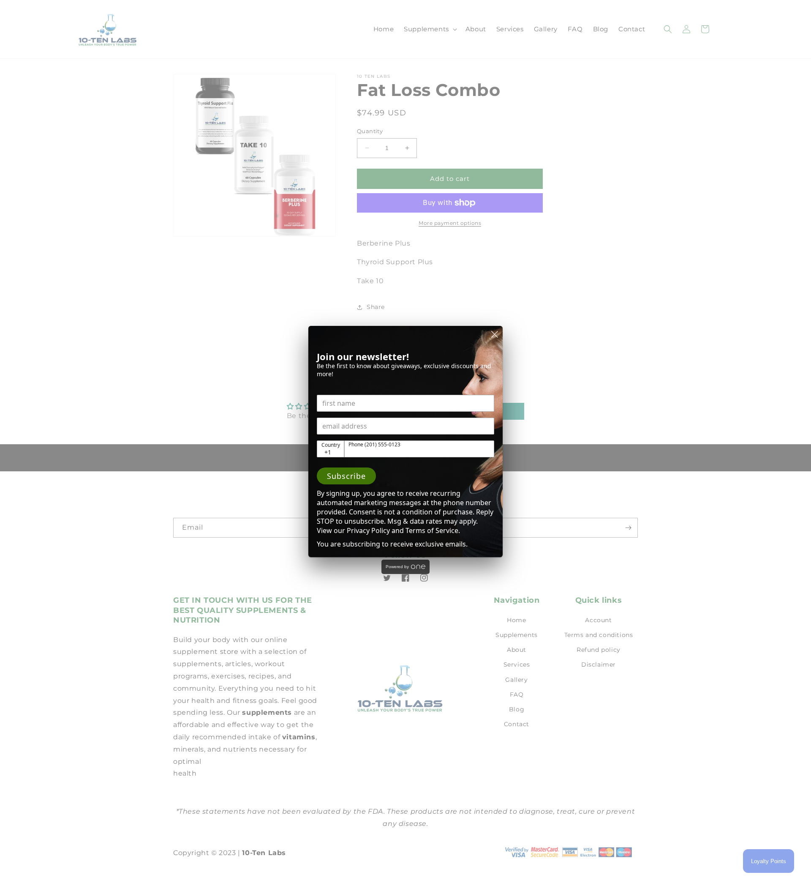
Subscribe (346, 476)
